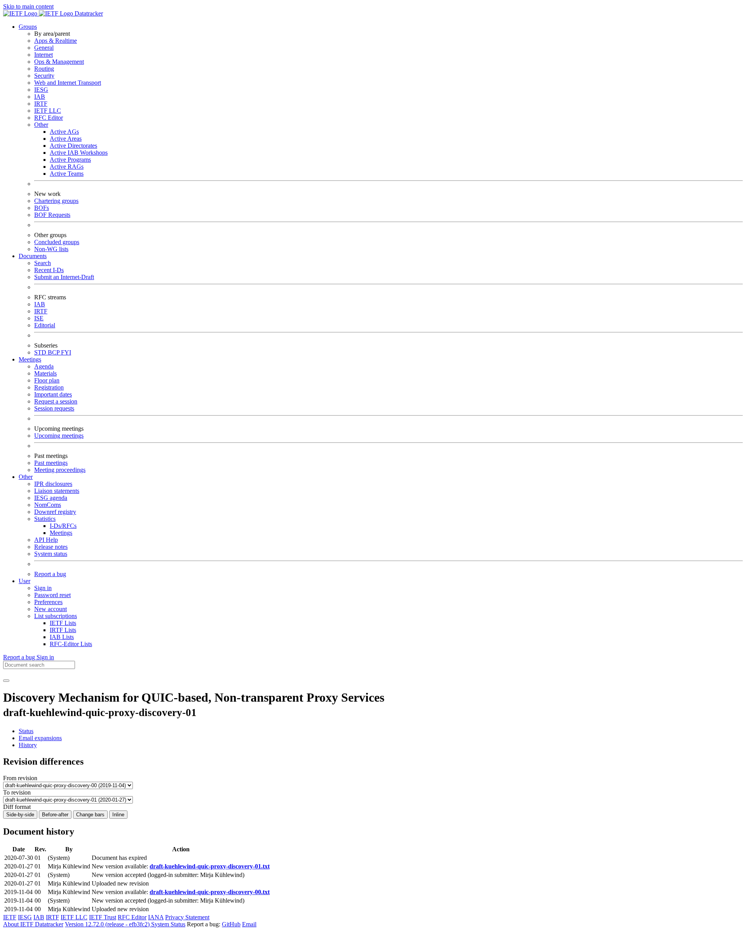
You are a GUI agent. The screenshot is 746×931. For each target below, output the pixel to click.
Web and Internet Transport (67, 82)
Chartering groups (56, 200)
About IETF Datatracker (33, 924)
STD (41, 352)
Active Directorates (73, 145)
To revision (17, 792)
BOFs (41, 207)
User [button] (24, 581)
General (44, 47)
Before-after (55, 814)
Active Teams (67, 173)
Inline (118, 814)
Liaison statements (56, 490)
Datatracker (88, 13)
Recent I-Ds (49, 270)
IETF (9, 917)
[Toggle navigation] (6, 680)
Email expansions (40, 738)
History (28, 745)
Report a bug (50, 574)
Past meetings (51, 462)
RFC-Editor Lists (71, 644)
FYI (66, 352)
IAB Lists (62, 637)
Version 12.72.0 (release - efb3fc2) (108, 924)
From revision (20, 778)
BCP (54, 352)
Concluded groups (56, 242)
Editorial (44, 325)
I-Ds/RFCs (63, 525)
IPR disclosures (53, 483)
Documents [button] (33, 256)
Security (44, 75)
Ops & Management (59, 61)
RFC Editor (48, 117)
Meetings (61, 532)
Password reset (52, 595)
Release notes (51, 546)
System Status (168, 924)
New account (50, 609)
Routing (44, 68)
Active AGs (64, 131)
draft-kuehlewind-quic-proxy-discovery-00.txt (210, 892)
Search (42, 263)
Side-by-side (20, 814)
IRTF (40, 103)
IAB (39, 96)
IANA (156, 917)
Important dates (53, 394)
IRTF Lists (63, 630)
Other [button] (26, 476)
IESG (41, 89)
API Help (46, 539)
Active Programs (70, 159)
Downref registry (55, 511)
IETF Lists (63, 623)
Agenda (44, 366)
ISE (39, 318)
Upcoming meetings (59, 435)
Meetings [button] (30, 359)
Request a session (55, 401)
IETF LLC (47, 110)
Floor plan (46, 380)
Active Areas (66, 138)
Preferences (48, 602)
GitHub (231, 924)
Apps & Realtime (55, 40)
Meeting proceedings (59, 469)
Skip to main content (28, 6)
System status (50, 553)
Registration (49, 387)
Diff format (17, 806)
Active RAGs (67, 166)
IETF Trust (102, 917)
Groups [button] (28, 26)
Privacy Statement (187, 917)
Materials (45, 373)
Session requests (54, 408)
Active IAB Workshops (79, 152)
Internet (43, 54)
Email (249, 924)
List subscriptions (55, 616)
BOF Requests (52, 214)
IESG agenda (50, 497)
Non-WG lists (51, 249)
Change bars (90, 814)
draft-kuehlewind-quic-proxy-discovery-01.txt (210, 866)
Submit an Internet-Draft (64, 277)
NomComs (47, 504)
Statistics (45, 518)
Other (41, 124)
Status (26, 731)
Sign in (43, 588)
